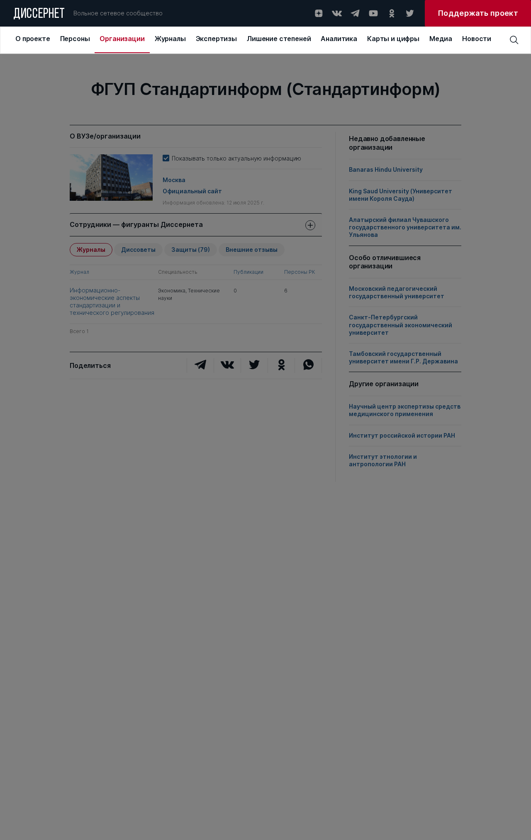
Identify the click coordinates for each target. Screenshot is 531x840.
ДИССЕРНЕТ (39, 14)
